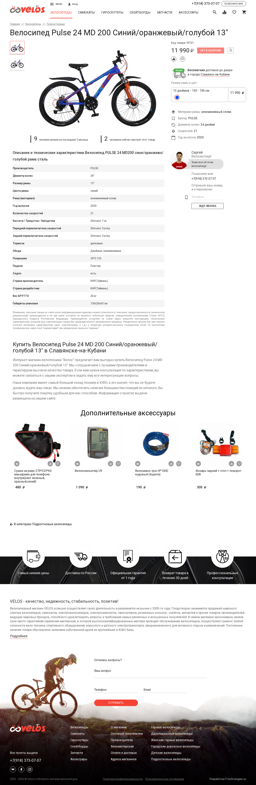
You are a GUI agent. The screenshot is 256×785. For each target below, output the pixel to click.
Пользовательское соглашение (164, 778)
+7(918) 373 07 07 (204, 178)
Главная (15, 24)
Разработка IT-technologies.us (228, 778)
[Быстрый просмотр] (16, 464)
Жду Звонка (207, 205)
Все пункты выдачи (24, 753)
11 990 (236, 95)
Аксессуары (188, 12)
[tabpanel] (98, 86)
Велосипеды (61, 12)
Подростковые (56, 24)
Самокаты (86, 12)
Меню (59, 4)
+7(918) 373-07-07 (205, 3)
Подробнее (19, 636)
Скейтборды (140, 12)
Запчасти (164, 12)
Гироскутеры (112, 12)
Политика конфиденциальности (123, 778)
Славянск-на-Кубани (215, 74)
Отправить (116, 702)
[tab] (17, 47)
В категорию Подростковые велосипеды (43, 524)
